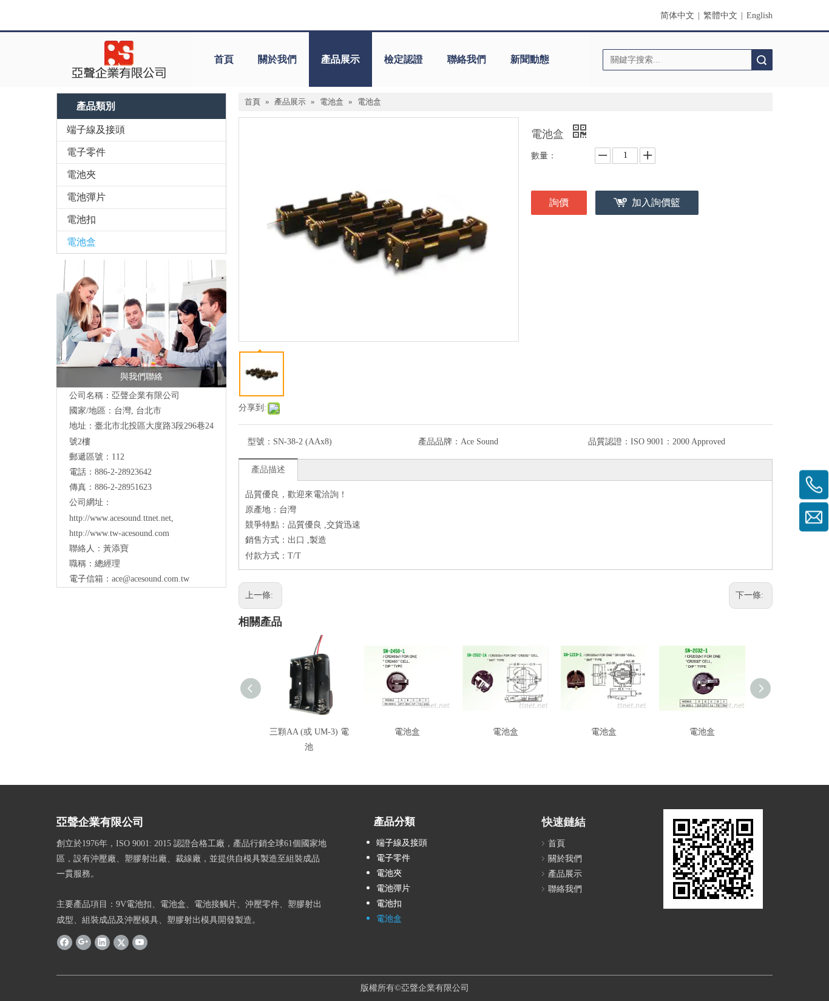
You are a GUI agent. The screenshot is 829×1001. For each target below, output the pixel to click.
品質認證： (609, 441)
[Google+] (83, 942)
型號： (260, 441)
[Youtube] (139, 942)
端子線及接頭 (96, 129)
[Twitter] (121, 942)
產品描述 (268, 469)
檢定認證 (403, 59)
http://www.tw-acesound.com (119, 533)
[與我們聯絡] (141, 323)
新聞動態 (529, 59)
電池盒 (81, 242)
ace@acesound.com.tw (150, 578)
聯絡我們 (466, 59)
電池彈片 (86, 197)
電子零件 (86, 152)
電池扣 (81, 219)
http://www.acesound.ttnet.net (120, 518)
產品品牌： (439, 441)
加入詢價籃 (656, 202)
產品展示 (340, 59)
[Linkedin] (102, 942)
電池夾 (81, 174)
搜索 (761, 60)
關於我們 (277, 59)
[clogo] (118, 59)
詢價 (559, 202)
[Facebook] (64, 942)
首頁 (224, 59)
